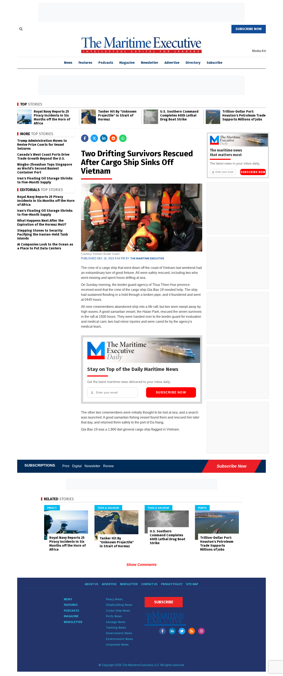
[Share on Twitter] (94, 138)
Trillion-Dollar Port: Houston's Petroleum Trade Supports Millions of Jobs (244, 115)
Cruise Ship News (118, 610)
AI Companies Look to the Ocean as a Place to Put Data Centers (45, 246)
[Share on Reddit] (113, 138)
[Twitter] (182, 631)
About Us (91, 584)
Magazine (127, 63)
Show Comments (141, 565)
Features (85, 63)
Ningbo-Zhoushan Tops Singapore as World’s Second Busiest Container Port (44, 168)
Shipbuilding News (119, 605)
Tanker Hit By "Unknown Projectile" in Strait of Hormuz (117, 115)
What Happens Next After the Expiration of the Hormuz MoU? (41, 222)
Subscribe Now (171, 392)
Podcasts (105, 63)
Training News (116, 627)
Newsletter (149, 63)
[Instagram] (201, 631)
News (68, 599)
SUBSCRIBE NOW (249, 29)
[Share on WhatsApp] (123, 138)
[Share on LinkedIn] (104, 138)
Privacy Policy (172, 584)
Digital (77, 466)
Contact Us (149, 584)
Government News (119, 633)
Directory (193, 63)
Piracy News (114, 599)
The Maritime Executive (147, 258)
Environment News (119, 639)
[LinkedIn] (172, 631)
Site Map (192, 584)
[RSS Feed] (191, 631)
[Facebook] (162, 631)
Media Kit (259, 51)
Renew (108, 466)
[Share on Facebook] (84, 138)
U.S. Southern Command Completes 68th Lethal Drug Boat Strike (179, 115)
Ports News (114, 616)
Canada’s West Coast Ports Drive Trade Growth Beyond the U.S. (43, 156)
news (68, 63)
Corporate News (117, 644)
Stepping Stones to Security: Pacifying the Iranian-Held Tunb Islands (42, 234)
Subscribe (214, 63)
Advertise (171, 63)
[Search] (21, 29)
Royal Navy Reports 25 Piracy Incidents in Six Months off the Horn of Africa (52, 117)
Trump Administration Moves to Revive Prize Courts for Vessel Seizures (42, 144)
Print (65, 466)
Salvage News (116, 622)
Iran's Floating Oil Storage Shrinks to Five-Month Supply (45, 180)
